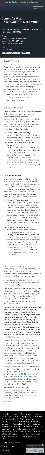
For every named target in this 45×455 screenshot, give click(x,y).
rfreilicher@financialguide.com (16, 53)
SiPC (23, 374)
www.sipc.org (31, 374)
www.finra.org (10, 374)
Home (4, 446)
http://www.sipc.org (22, 431)
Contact (12, 446)
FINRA (27, 372)
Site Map (5, 450)
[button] (38, 8)
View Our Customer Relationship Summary (21, 2)
